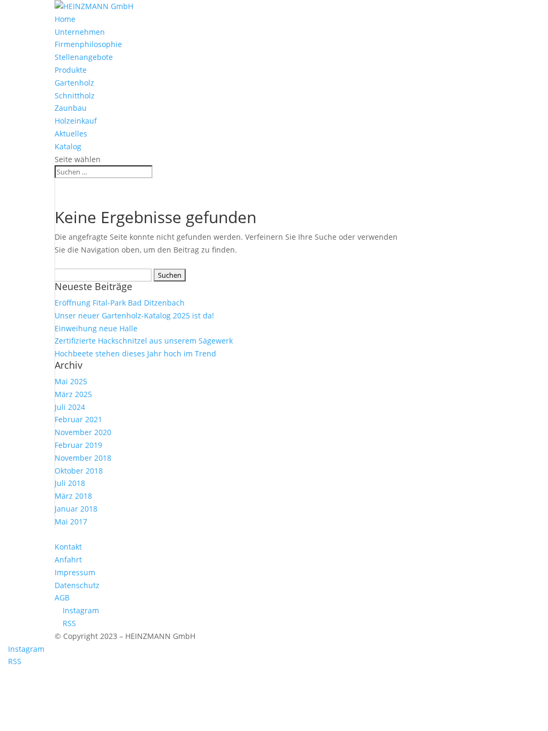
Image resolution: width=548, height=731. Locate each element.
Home (65, 19)
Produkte (71, 70)
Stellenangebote (84, 57)
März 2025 (73, 394)
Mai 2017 (71, 521)
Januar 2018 (76, 509)
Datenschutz (77, 585)
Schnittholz (75, 95)
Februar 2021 (78, 419)
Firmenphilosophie (88, 44)
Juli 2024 (70, 407)
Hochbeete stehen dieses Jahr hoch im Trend (135, 353)
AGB (62, 597)
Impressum (75, 572)
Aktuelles (71, 133)
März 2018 (73, 496)
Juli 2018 (70, 483)
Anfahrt (68, 559)
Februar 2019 (78, 445)
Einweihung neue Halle (96, 328)
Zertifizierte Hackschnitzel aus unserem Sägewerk (144, 341)
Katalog (68, 146)
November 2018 (83, 458)
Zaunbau (71, 108)
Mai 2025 (71, 381)
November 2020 (83, 432)
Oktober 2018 (79, 471)
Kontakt (68, 547)
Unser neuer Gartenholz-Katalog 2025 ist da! (134, 315)
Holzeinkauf (76, 121)
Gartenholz (74, 83)
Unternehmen (80, 32)
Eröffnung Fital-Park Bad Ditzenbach (120, 303)
